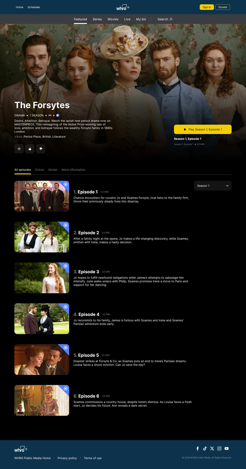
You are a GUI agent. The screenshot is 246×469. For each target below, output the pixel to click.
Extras (39, 169)
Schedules (34, 7)
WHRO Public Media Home (32, 458)
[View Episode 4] (41, 318)
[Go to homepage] (122, 7)
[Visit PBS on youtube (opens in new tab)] (226, 448)
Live (127, 19)
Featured (80, 19)
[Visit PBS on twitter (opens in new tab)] (212, 448)
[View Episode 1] (41, 196)
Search (163, 19)
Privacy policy (67, 458)
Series (97, 19)
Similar (52, 169)
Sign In (207, 7)
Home (19, 7)
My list (141, 19)
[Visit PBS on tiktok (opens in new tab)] (205, 448)
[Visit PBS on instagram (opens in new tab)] (219, 448)
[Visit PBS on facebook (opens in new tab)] (198, 448)
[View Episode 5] (41, 359)
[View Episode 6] (41, 400)
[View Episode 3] (41, 277)
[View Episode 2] (41, 237)
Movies (113, 19)
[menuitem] (19, 7)
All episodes (22, 169)
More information (73, 169)
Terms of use (93, 458)
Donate (222, 7)
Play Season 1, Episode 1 (205, 129)
